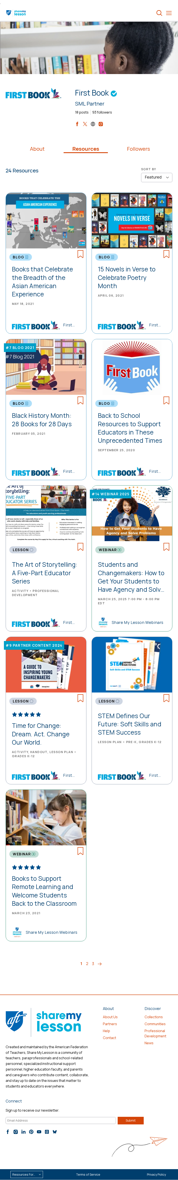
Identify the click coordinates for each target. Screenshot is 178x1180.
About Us (110, 1017)
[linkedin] (23, 1132)
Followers (138, 148)
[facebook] (77, 124)
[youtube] (39, 1132)
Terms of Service (88, 1174)
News (149, 1043)
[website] (93, 124)
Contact (109, 1037)
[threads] (47, 1132)
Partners (110, 1023)
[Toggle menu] (168, 13)
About (37, 148)
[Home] (16, 13)
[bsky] (55, 1132)
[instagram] (101, 124)
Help (106, 1030)
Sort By (148, 169)
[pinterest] (31, 1132)
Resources (85, 148)
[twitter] (85, 124)
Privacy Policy (156, 1174)
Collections (154, 1017)
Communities (155, 1023)
